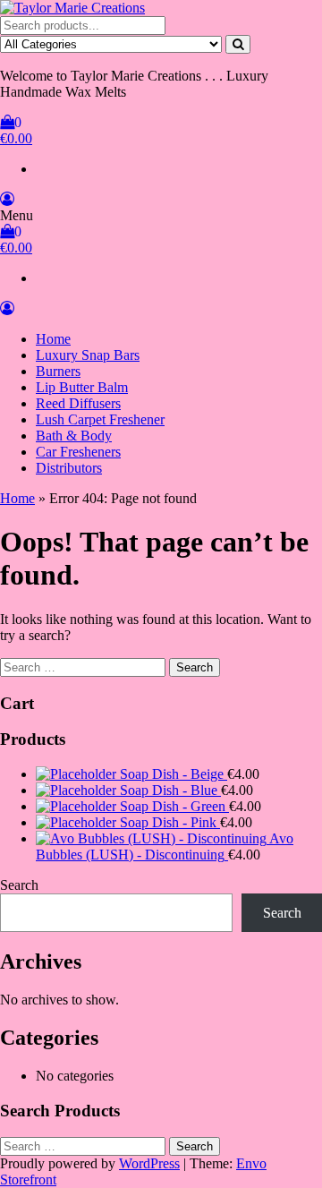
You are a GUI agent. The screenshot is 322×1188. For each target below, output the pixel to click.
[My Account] (7, 199)
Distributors (69, 467)
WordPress (149, 1163)
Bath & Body (74, 435)
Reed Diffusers (78, 403)
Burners (58, 371)
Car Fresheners (78, 451)
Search (19, 885)
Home (53, 338)
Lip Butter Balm (82, 387)
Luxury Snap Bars (88, 355)
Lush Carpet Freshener (100, 419)
